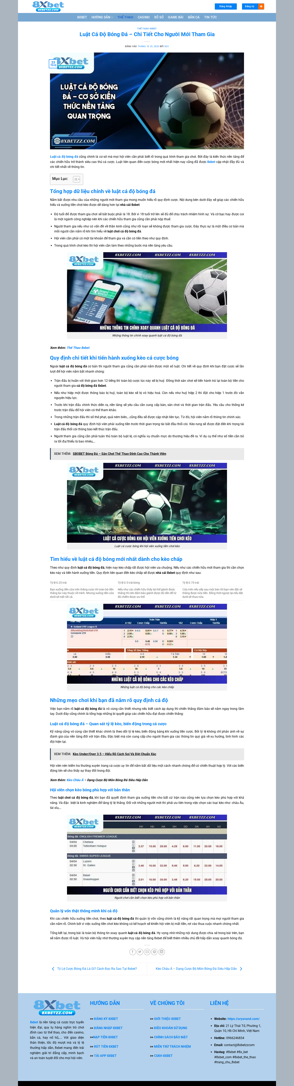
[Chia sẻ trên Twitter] (140, 952)
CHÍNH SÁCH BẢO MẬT (171, 1037)
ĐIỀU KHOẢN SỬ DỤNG (170, 1028)
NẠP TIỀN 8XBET (105, 1037)
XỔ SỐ (159, 17)
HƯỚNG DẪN (101, 17)
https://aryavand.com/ (244, 1019)
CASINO (144, 17)
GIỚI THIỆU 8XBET (167, 1019)
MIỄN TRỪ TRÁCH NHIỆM (172, 1046)
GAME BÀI (176, 17)
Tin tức (210, 17)
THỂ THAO (125, 17)
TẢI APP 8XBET (105, 1056)
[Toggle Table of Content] (74, 179)
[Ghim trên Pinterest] (154, 952)
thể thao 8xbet (147, 28)
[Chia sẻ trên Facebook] (132, 952)
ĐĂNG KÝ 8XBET (106, 1019)
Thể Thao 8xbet (78, 348)
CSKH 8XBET (163, 1056)
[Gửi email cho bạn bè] (147, 952)
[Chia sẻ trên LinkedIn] (161, 952)
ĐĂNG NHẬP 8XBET (108, 1028)
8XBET (82, 17)
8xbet (34, 1022)
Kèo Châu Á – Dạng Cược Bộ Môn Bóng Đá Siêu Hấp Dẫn (197, 969)
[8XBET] (48, 6)
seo (166, 46)
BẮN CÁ (194, 17)
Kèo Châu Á (75, 780)
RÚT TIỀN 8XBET (106, 1046)
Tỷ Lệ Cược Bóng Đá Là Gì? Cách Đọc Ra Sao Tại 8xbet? (96, 969)
